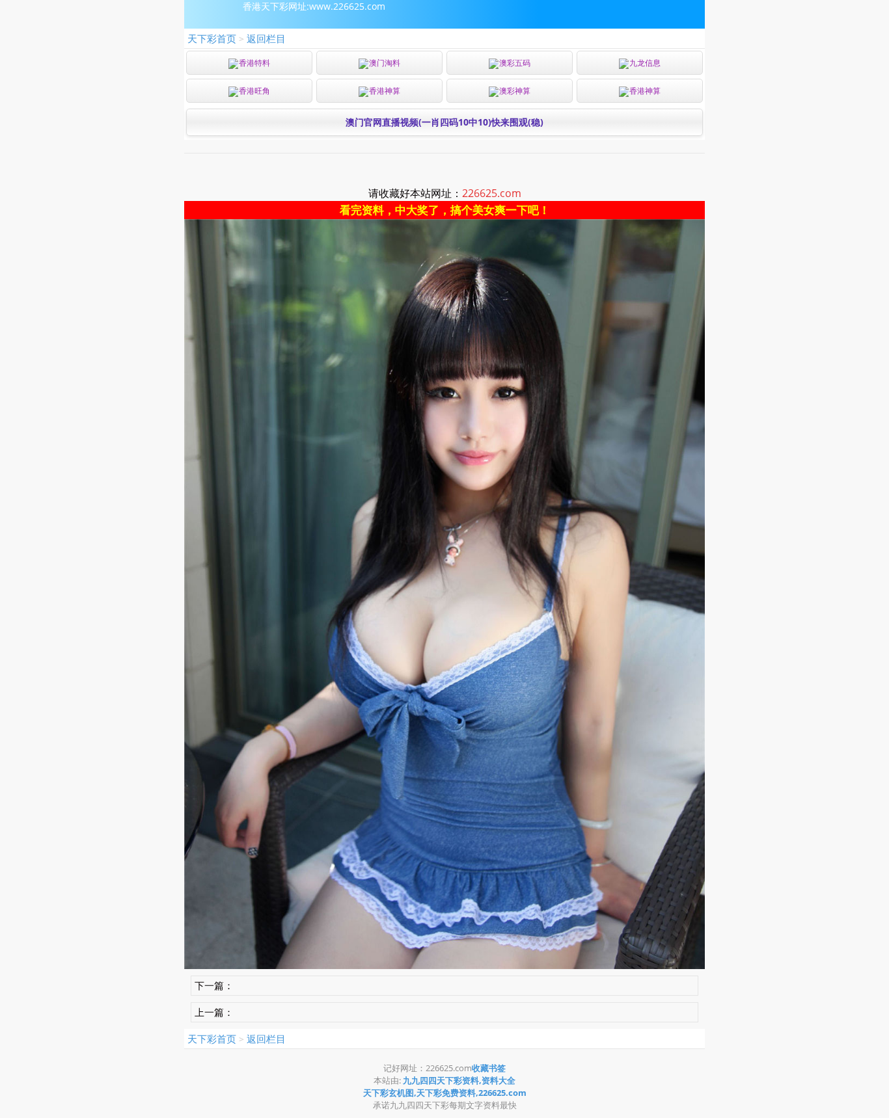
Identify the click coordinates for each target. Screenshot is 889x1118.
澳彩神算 (514, 90)
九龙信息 (645, 62)
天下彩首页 (211, 38)
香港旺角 (254, 90)
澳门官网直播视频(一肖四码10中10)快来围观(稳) (444, 122)
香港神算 (384, 90)
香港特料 (254, 62)
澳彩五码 (514, 62)
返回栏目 (266, 38)
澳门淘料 (384, 62)
